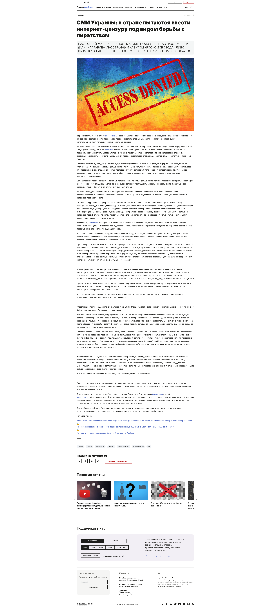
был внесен (157, 394)
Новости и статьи (103, 7)
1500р (101, 547)
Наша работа (140, 7)
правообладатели (123, 446)
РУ (165, 2)
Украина (89, 446)
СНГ (148, 446)
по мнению (93, 223)
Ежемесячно (92, 541)
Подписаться (93, 587)
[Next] (196, 499)
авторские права (138, 446)
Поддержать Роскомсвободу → (118, 461)
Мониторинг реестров (122, 7)
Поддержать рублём (90, 555)
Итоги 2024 (162, 7)
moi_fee (130, 593)
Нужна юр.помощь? (175, 2)
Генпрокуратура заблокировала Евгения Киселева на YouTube (105, 433)
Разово (115, 541)
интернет (111, 446)
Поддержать (189, 2)
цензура (80, 446)
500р (93, 547)
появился (109, 150)
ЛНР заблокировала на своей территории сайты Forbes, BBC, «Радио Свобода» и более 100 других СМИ (125, 427)
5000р (110, 547)
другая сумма (121, 547)
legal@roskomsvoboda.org (129, 586)
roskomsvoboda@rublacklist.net (131, 580)
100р (85, 547)
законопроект (83, 397)
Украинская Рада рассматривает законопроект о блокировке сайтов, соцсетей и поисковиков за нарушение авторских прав (134, 421)
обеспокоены (111, 136)
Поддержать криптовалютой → (115, 556)
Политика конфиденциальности (127, 604)
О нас (151, 7)
